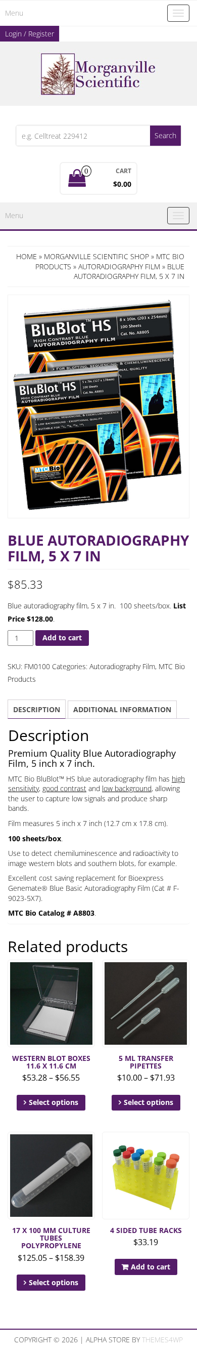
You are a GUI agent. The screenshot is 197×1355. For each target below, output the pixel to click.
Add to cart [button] (150, 1266)
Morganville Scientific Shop (96, 256)
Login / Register (29, 33)
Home (26, 256)
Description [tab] (36, 709)
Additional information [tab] (122, 709)
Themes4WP (162, 1339)
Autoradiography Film (119, 266)
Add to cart (62, 637)
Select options (53, 1102)
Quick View (90, 974)
